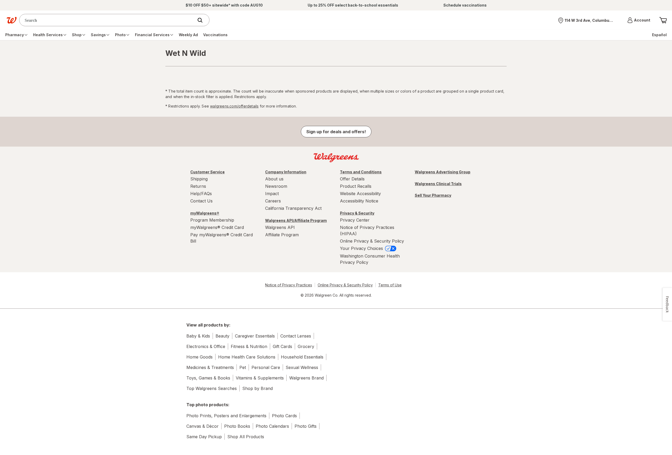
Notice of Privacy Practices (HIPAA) (367, 230)
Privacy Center (355, 220)
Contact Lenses (295, 336)
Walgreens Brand (306, 378)
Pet (242, 367)
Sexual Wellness (302, 367)
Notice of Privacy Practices (288, 285)
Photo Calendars (272, 426)
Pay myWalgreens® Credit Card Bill (221, 238)
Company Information (285, 172)
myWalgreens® (204, 213)
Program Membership (212, 220)
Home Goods (199, 357)
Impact (272, 193)
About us (274, 178)
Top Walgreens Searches (211, 388)
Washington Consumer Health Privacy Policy (370, 259)
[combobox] (107, 20)
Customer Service (207, 172)
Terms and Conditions (361, 172)
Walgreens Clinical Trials (438, 183)
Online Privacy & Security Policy (372, 241)
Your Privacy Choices (362, 248)
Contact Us (201, 201)
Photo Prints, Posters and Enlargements (226, 415)
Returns (198, 186)
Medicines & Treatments (210, 367)
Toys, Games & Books (208, 378)
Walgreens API (280, 227)
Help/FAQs (201, 193)
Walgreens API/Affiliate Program (296, 220)
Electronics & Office (205, 346)
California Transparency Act (293, 208)
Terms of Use (390, 285)
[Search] (202, 20)
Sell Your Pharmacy (433, 195)
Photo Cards (284, 415)
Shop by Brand (257, 388)
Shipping (199, 178)
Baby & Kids (198, 336)
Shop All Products (245, 436)
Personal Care (265, 367)
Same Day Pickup (204, 436)
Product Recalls (355, 186)
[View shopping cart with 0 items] (663, 20)
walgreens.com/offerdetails (234, 106)
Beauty (222, 336)
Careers (273, 201)
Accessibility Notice (359, 201)
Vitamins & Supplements (260, 378)
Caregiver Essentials (255, 336)
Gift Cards (282, 346)
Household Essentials (302, 357)
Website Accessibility (360, 193)
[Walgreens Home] (12, 20)
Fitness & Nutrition (249, 346)
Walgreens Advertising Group (442, 172)
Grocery (306, 346)
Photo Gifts (306, 426)
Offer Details (352, 178)
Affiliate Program (282, 234)
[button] (639, 20)
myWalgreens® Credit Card (217, 227)
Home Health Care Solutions (246, 357)
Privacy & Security (357, 213)
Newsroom (276, 186)
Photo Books (237, 426)
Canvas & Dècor (202, 426)
